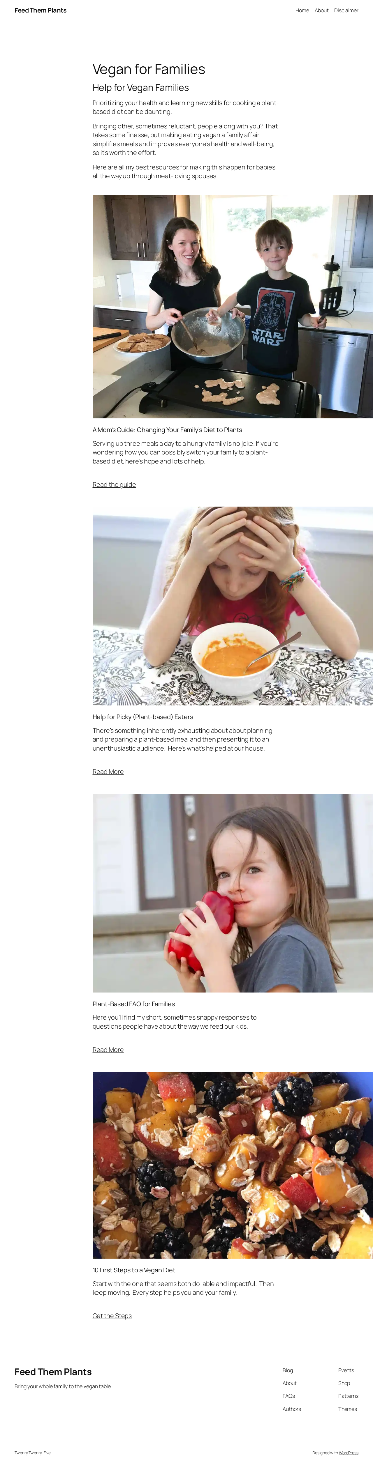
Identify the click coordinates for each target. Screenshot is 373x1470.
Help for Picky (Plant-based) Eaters (143, 716)
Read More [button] (108, 771)
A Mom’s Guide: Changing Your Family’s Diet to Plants (167, 429)
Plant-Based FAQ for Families (134, 1004)
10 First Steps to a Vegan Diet (134, 1270)
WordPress (348, 1452)
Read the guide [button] (114, 484)
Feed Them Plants (40, 10)
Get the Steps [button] (112, 1315)
